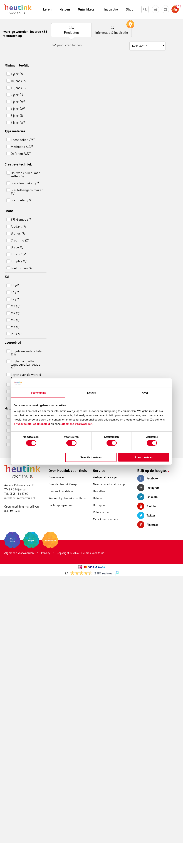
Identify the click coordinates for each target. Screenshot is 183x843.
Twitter (151, 515)
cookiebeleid (42, 423)
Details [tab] (91, 392)
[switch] (71, 443)
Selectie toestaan (91, 457)
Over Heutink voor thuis (68, 470)
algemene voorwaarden (76, 423)
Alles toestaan (143, 457)
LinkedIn (152, 497)
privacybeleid (23, 423)
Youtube (151, 506)
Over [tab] (145, 392)
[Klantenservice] (165, 9)
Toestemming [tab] (37, 392)
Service (99, 470)
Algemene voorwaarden (19, 553)
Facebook (152, 478)
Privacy (45, 553)
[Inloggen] (155, 9)
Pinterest (152, 524)
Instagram (153, 487)
